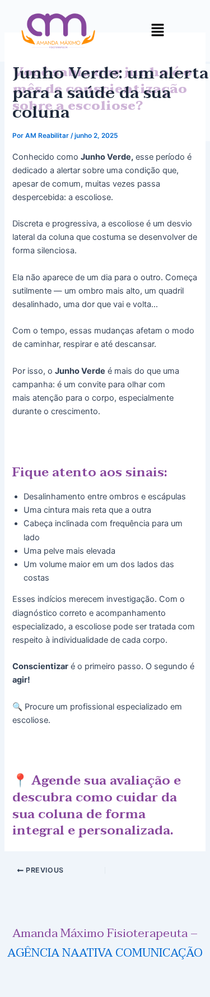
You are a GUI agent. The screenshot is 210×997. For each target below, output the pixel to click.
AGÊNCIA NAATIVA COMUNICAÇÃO (105, 953)
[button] (157, 30)
